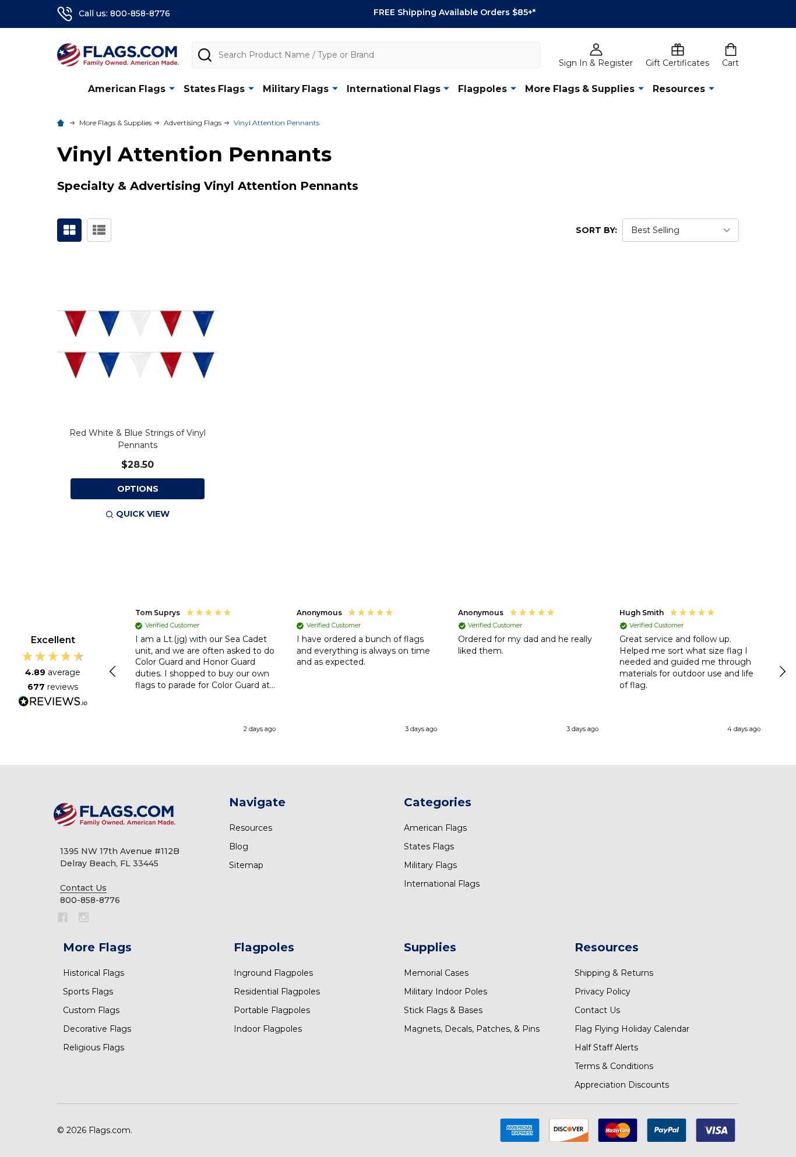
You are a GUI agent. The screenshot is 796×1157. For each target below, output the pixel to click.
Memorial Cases (436, 973)
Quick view (143, 514)
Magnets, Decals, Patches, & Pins (472, 1029)
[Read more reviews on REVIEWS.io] (53, 703)
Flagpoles (482, 88)
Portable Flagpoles (272, 1010)
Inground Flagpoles (273, 973)
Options (138, 489)
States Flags (214, 88)
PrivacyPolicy (603, 991)
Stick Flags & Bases (443, 1010)
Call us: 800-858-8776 (124, 13)
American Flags (126, 88)
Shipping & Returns (614, 973)
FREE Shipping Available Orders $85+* (455, 12)
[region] (448, 671)
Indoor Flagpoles (268, 1029)
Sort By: (596, 230)
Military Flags (296, 88)
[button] (114, 672)
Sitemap (246, 865)
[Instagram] (84, 917)
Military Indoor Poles (445, 991)
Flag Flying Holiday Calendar (632, 1029)
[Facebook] (63, 917)
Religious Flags (93, 1047)
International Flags (394, 88)
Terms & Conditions (614, 1066)
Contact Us (597, 1010)
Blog (238, 846)
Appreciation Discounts (622, 1085)
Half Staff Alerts (606, 1047)
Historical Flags (93, 973)
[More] (172, 88)
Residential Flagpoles (277, 991)
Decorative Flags (97, 1029)
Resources (679, 88)
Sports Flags (88, 991)
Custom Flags (91, 1010)
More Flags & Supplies (580, 88)
